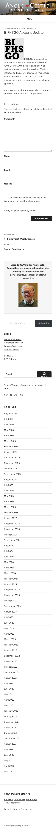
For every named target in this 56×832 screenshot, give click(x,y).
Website (8, 184)
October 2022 (10, 667)
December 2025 (12, 457)
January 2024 (10, 584)
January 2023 (10, 650)
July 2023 (8, 617)
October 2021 (10, 733)
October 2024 (11, 535)
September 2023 (12, 606)
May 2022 (9, 694)
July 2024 (8, 551)
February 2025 (11, 512)
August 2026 (10, 413)
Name (7, 156)
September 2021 (12, 738)
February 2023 (11, 645)
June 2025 (9, 490)
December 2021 (11, 722)
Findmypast (19, 799)
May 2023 (9, 628)
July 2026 (8, 419)
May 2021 (8, 760)
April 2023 (9, 634)
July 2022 (8, 683)
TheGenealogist (12, 803)
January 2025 (10, 518)
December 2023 (12, 590)
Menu (29, 19)
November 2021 (11, 727)
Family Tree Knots (12, 339)
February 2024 (11, 579)
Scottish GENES (11, 349)
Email (7, 170)
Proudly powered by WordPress (17, 825)
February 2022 (11, 711)
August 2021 (10, 744)
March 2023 (10, 639)
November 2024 (12, 529)
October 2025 (11, 468)
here (6, 388)
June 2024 (9, 557)
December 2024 (12, 524)
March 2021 (9, 771)
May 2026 (9, 430)
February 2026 (11, 446)
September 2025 (12, 474)
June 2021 (9, 755)
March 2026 (10, 441)
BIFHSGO (8, 356)
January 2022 (10, 716)
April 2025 (9, 501)
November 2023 (12, 595)
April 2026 (9, 435)
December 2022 (12, 656)
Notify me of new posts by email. (19, 211)
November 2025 (12, 463)
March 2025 (10, 507)
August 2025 (10, 479)
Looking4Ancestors (13, 346)
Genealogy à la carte (13, 343)
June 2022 (9, 689)
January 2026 (10, 452)
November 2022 (12, 661)
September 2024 (12, 540)
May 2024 (9, 562)
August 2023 (10, 612)
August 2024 (10, 545)
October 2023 (11, 601)
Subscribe (43, 323)
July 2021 (8, 749)
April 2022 (9, 700)
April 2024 (9, 568)
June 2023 (9, 623)
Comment (9, 119)
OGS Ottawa (10, 359)
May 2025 (9, 496)
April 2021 (9, 766)
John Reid (31, 29)
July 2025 (8, 485)
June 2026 (9, 424)
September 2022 (12, 672)
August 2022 (10, 678)
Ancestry (8, 799)
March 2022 (10, 705)
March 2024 (10, 573)
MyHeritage (31, 799)
